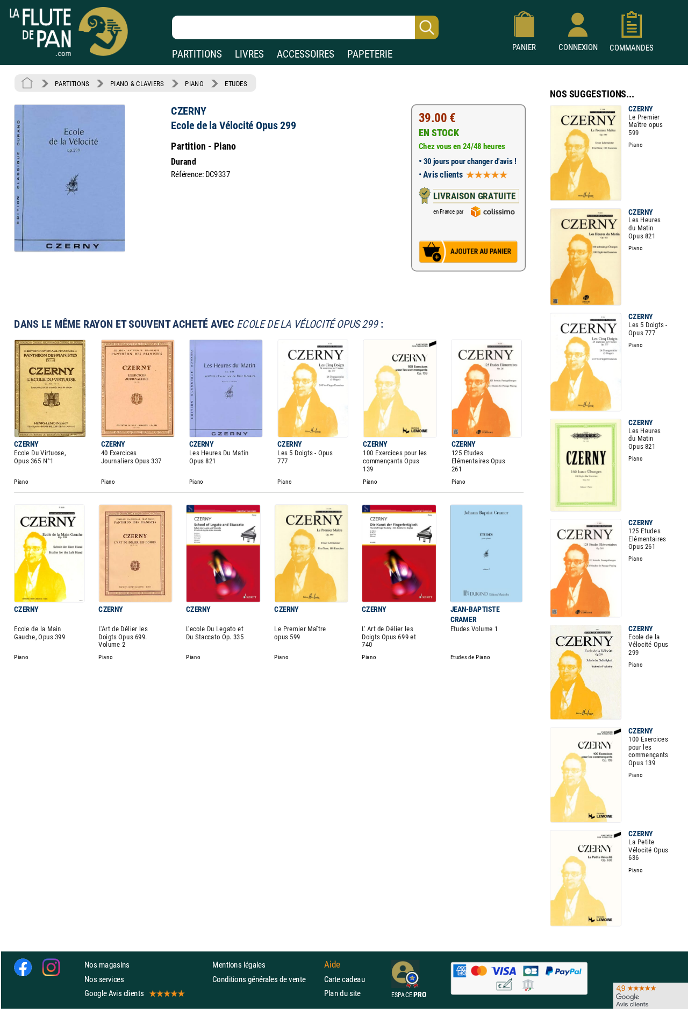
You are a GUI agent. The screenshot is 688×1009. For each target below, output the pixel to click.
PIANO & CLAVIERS (137, 83)
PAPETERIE (369, 54)
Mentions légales (238, 965)
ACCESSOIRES (305, 54)
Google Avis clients (114, 993)
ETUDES (236, 83)
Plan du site (342, 993)
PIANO (194, 83)
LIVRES (249, 54)
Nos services (104, 979)
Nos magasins (107, 965)
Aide (332, 964)
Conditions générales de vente (265, 979)
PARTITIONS (197, 54)
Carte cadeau (344, 979)
